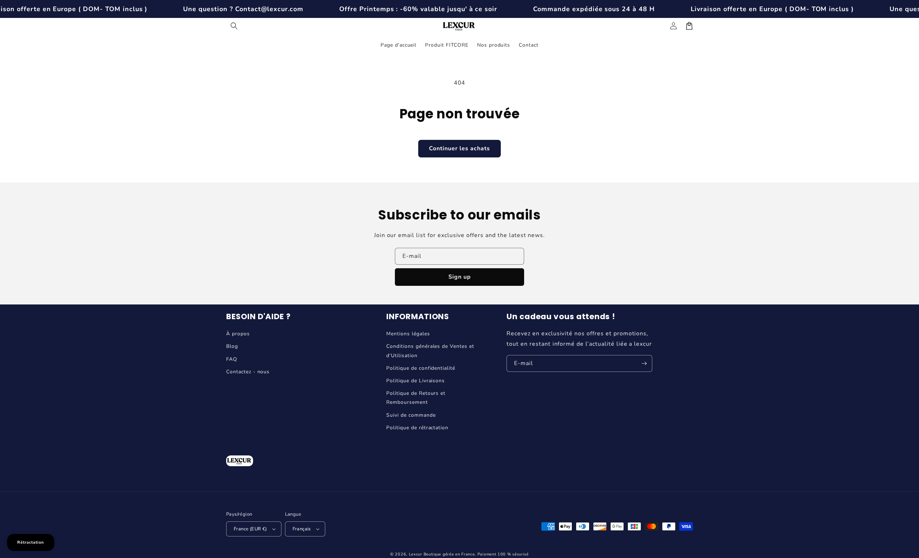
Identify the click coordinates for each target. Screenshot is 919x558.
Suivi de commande (410, 415)
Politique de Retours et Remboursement (415, 398)
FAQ (231, 359)
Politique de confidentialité (420, 368)
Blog (232, 346)
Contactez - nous (248, 371)
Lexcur (415, 554)
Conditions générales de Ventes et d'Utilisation (430, 351)
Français (302, 529)
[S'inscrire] (644, 363)
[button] (234, 26)
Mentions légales (408, 333)
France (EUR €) (250, 529)
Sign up (459, 277)
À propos (238, 333)
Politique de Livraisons (415, 380)
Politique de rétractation (417, 427)
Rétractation (30, 542)
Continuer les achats (459, 148)
